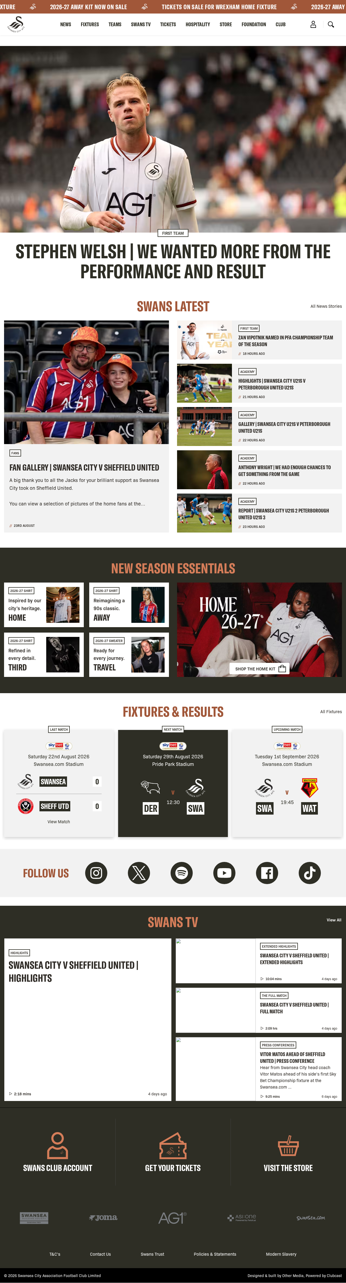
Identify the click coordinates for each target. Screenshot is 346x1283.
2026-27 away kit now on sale (72, 7)
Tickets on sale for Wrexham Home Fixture (202, 7)
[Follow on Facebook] (267, 873)
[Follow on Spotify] (182, 873)
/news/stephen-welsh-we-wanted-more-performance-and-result (173, 163)
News (65, 24)
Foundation (254, 24)
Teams (115, 24)
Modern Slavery (281, 1254)
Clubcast (334, 1275)
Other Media (293, 1275)
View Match (59, 821)
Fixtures (90, 24)
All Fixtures (331, 711)
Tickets (168, 24)
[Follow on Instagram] (96, 873)
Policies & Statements (215, 1254)
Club (281, 24)
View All (334, 919)
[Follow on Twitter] (139, 873)
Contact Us (100, 1254)
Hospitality (198, 24)
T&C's (54, 1254)
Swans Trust (152, 1254)
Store (226, 24)
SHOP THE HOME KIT (255, 669)
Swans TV (141, 24)
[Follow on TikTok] (310, 873)
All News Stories (326, 306)
